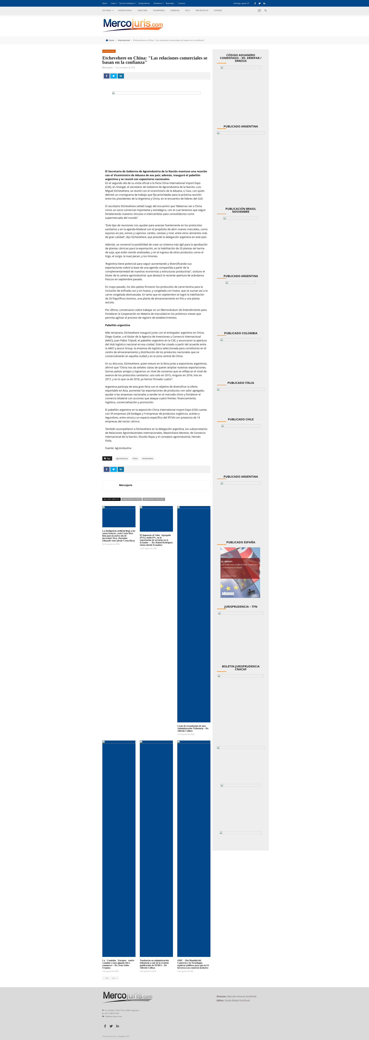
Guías (113, 3)
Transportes (159, 10)
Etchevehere (147, 458)
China (135, 458)
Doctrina (106, 10)
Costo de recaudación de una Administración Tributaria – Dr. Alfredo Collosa (193, 728)
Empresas (175, 10)
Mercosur (142, 10)
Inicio (104, 3)
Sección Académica (126, 3)
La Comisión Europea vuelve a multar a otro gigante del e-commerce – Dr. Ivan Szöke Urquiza (118, 964)
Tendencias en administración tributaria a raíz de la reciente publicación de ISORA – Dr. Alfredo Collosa (154, 964)
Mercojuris (107, 67)
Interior (218, 10)
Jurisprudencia (144, 3)
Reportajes (170, 3)
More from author (132, 499)
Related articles (111, 499)
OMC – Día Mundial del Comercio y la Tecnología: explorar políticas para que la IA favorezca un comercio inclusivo (193, 964)
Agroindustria (122, 458)
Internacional (125, 10)
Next (114, 978)
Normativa (158, 3)
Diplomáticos (202, 10)
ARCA (187, 10)
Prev (107, 978)
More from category (154, 499)
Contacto (181, 3)
